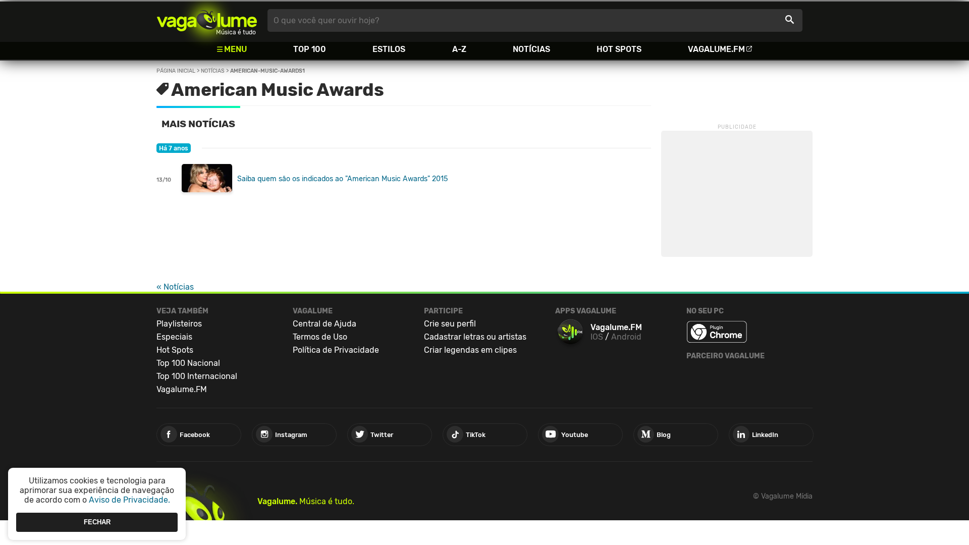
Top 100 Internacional (196, 376)
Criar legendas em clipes (470, 350)
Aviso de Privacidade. (129, 500)
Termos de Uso (320, 337)
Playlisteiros (179, 324)
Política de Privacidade (336, 350)
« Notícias (175, 287)
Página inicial (175, 71)
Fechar (97, 522)
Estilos (388, 49)
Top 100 (309, 49)
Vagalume (206, 20)
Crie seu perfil (450, 324)
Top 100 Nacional (188, 363)
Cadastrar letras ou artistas (475, 337)
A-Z (459, 49)
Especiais (174, 337)
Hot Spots (619, 49)
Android (626, 337)
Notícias (531, 49)
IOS (596, 337)
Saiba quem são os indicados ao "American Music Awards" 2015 (342, 179)
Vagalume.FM (716, 49)
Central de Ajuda (324, 324)
